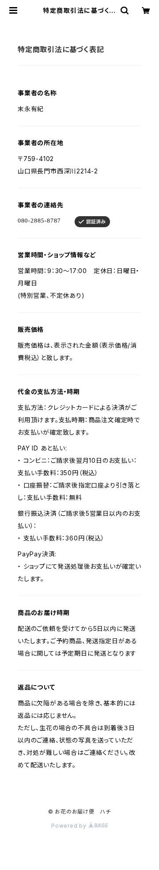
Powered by (69, 825)
